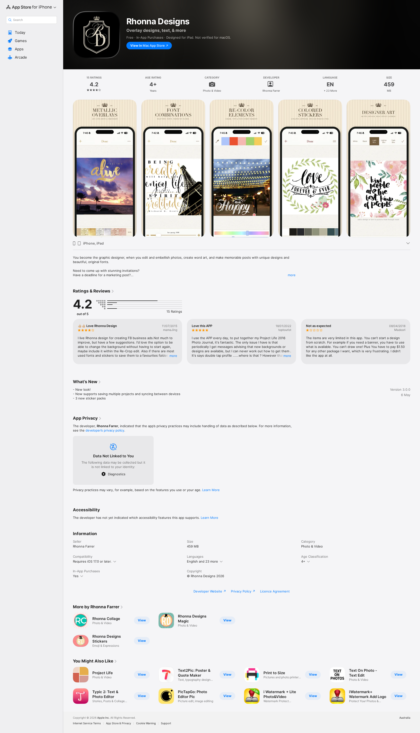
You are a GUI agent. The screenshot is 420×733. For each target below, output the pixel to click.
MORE (173, 356)
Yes (76, 576)
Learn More (211, 490)
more (292, 275)
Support (166, 723)
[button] (31, 32)
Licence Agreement (275, 591)
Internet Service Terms (87, 723)
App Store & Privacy (118, 723)
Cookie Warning (146, 723)
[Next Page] (415, 341)
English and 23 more (202, 561)
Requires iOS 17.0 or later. (92, 561)
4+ (303, 561)
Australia (404, 717)
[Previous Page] (68, 341)
